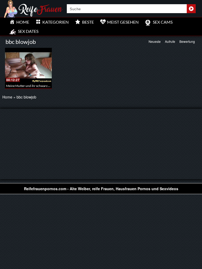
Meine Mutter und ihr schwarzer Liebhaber (35, 86)
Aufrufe (170, 41)
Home (7, 97)
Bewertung (187, 41)
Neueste (155, 41)
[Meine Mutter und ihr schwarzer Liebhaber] (28, 65)
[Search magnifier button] (191, 8)
